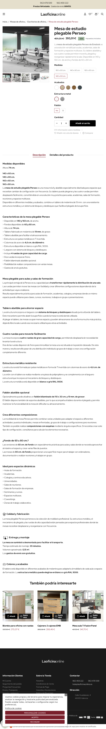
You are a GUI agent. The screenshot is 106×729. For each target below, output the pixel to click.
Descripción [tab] (39, 154)
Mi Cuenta (7, 681)
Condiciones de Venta (45, 684)
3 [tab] (55, 635)
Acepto (35, 717)
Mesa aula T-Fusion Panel (84, 625)
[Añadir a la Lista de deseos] (28, 596)
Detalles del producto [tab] (61, 154)
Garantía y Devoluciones (46, 690)
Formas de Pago (42, 687)
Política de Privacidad (44, 693)
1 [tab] (50, 635)
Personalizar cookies (35, 713)
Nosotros (39, 681)
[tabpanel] (18, 610)
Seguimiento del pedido (12, 684)
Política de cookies (13, 708)
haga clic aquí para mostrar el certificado (80, 726)
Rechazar (35, 722)
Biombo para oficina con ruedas (18, 625)
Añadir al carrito (82, 123)
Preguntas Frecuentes (11, 687)
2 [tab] (53, 635)
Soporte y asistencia (10, 693)
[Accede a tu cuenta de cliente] (85, 14)
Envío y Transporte (10, 690)
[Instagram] (51, 669)
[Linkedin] (56, 669)
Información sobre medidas (69, 130)
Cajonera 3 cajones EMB (49, 625)
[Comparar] (28, 603)
